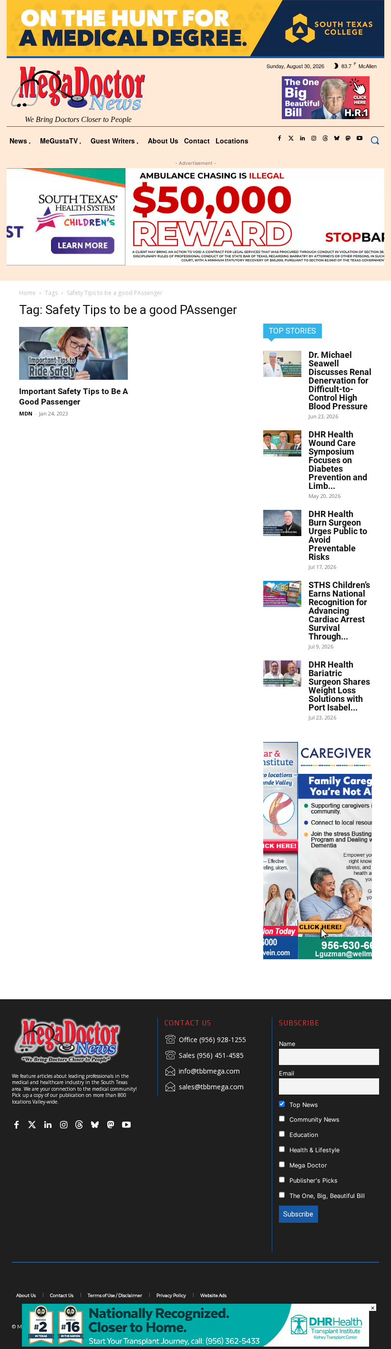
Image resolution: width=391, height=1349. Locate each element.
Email (286, 1073)
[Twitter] (291, 138)
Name (287, 1043)
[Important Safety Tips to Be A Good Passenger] (73, 353)
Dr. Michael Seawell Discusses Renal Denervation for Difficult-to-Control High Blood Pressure (340, 380)
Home (27, 293)
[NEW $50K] (195, 216)
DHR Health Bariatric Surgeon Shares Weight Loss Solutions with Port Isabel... (339, 685)
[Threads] (325, 138)
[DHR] (195, 1344)
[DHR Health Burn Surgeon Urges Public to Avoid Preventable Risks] (282, 523)
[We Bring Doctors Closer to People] (81, 1040)
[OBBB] (326, 97)
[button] (374, 140)
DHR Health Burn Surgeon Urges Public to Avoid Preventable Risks (338, 535)
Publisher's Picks (313, 1180)
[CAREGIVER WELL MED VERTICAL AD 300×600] (317, 850)
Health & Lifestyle (314, 1150)
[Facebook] (279, 138)
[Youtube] (359, 138)
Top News (303, 1104)
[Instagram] (313, 138)
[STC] (195, 28)
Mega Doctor (307, 1165)
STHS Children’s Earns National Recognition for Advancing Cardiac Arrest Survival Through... (339, 610)
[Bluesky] (336, 138)
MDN (25, 413)
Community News (314, 1119)
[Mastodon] (348, 138)
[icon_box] (205, 1040)
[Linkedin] (302, 138)
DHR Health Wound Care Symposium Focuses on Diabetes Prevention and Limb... (338, 460)
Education (303, 1134)
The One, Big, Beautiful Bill (326, 1195)
